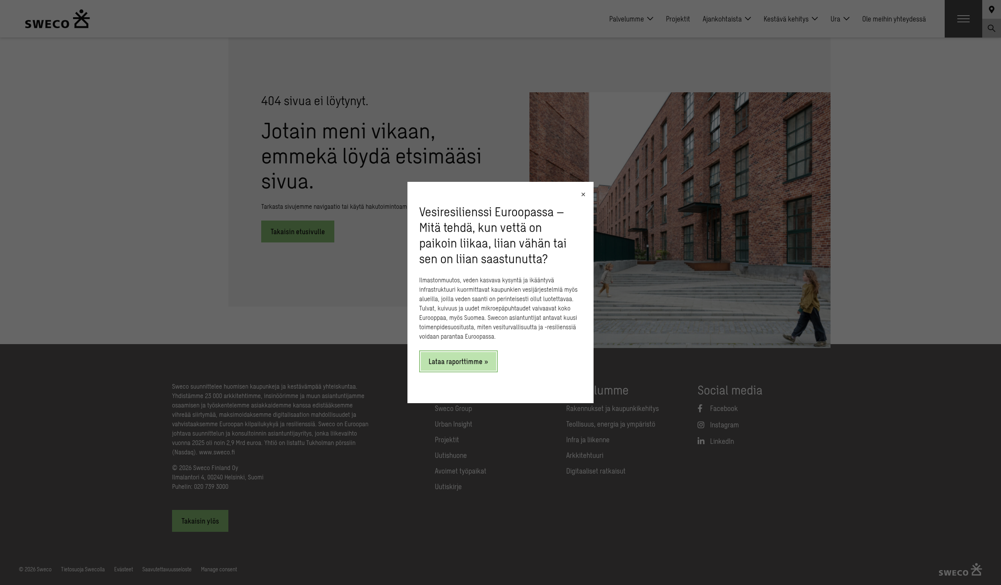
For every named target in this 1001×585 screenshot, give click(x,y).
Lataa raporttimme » (458, 361)
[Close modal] (583, 194)
